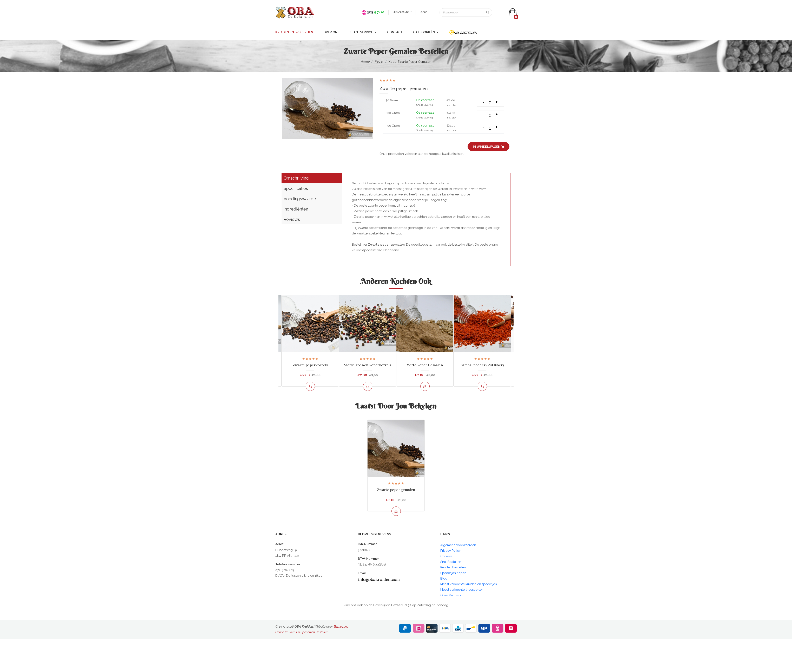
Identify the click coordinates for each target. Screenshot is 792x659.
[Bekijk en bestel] (310, 386)
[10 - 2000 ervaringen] (367, 12)
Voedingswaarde (300, 198)
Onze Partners (450, 595)
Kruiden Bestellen (453, 567)
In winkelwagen (487, 147)
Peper (379, 61)
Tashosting (341, 626)
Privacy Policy (450, 551)
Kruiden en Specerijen (294, 32)
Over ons (331, 32)
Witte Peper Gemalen (425, 365)
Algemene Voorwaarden (458, 545)
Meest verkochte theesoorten (461, 590)
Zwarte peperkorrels (310, 365)
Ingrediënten (296, 209)
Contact (395, 32)
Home (365, 61)
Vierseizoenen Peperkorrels (367, 365)
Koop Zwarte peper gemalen (410, 62)
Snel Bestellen (450, 562)
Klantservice (362, 32)
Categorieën (424, 32)
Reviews (292, 219)
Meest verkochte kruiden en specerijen (468, 584)
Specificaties (296, 188)
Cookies (446, 556)
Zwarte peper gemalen (396, 489)
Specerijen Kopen (453, 573)
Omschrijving (296, 178)
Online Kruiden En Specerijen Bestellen (301, 632)
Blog (443, 578)
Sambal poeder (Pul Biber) (482, 365)
